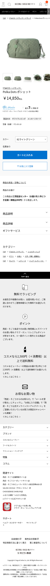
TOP (4, 18)
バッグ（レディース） (36, 261)
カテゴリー (8, 427)
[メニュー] (3, 4)
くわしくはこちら (10, 376)
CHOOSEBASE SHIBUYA (12, 491)
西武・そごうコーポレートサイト (15, 480)
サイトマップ (31, 523)
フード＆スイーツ (23, 11)
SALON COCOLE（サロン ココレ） (16, 488)
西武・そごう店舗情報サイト (13, 477)
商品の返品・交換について (14, 182)
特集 (5, 457)
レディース (43, 11)
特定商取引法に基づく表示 (14, 542)
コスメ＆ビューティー (8, 11)
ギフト (34, 11)
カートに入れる (25, 155)
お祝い (19, 256)
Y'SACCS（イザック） (12, 88)
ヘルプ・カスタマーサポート (13, 524)
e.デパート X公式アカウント (13, 498)
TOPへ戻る (25, 277)
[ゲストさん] (40, 4)
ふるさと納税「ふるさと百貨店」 (15, 495)
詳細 (34, 108)
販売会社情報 (31, 538)
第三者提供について (38, 542)
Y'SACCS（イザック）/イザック (20, 18)
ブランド (7, 433)
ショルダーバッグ (34, 252)
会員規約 (15, 538)
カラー (6, 139)
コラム (6, 463)
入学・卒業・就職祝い (32, 256)
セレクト (12, 261)
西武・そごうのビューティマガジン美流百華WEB (21, 484)
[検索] (9, 4)
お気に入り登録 (26, 166)
